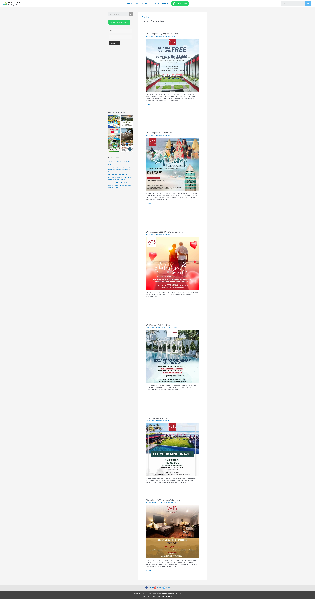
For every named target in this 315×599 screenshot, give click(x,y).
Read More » (149, 104)
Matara (148, 36)
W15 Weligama (155, 36)
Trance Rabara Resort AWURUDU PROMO (120, 182)
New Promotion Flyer (174, 593)
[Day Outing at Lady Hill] (127, 146)
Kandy (136, 3)
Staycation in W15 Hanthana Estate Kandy (163, 500)
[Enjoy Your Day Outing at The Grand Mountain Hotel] (114, 121)
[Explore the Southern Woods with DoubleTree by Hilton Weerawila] (127, 121)
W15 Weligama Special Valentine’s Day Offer (164, 232)
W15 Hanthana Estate (156, 502)
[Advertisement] (120, 80)
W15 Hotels (163, 36)
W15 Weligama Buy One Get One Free (162, 34)
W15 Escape (153, 327)
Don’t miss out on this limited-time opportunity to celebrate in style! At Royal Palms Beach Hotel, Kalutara (120, 177)
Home (136, 593)
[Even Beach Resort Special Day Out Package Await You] (114, 146)
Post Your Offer (181, 3)
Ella (151, 3)
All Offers (129, 3)
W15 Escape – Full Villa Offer (158, 325)
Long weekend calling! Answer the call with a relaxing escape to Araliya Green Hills (119, 169)
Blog (147, 593)
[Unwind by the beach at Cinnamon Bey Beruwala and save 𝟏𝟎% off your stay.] (127, 134)
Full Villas (160, 327)
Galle (147, 327)
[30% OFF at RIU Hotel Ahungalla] (114, 134)
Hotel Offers (14, 2)
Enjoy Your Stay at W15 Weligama (160, 418)
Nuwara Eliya (144, 3)
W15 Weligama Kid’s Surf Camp (159, 133)
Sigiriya (157, 3)
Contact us (152, 593)
